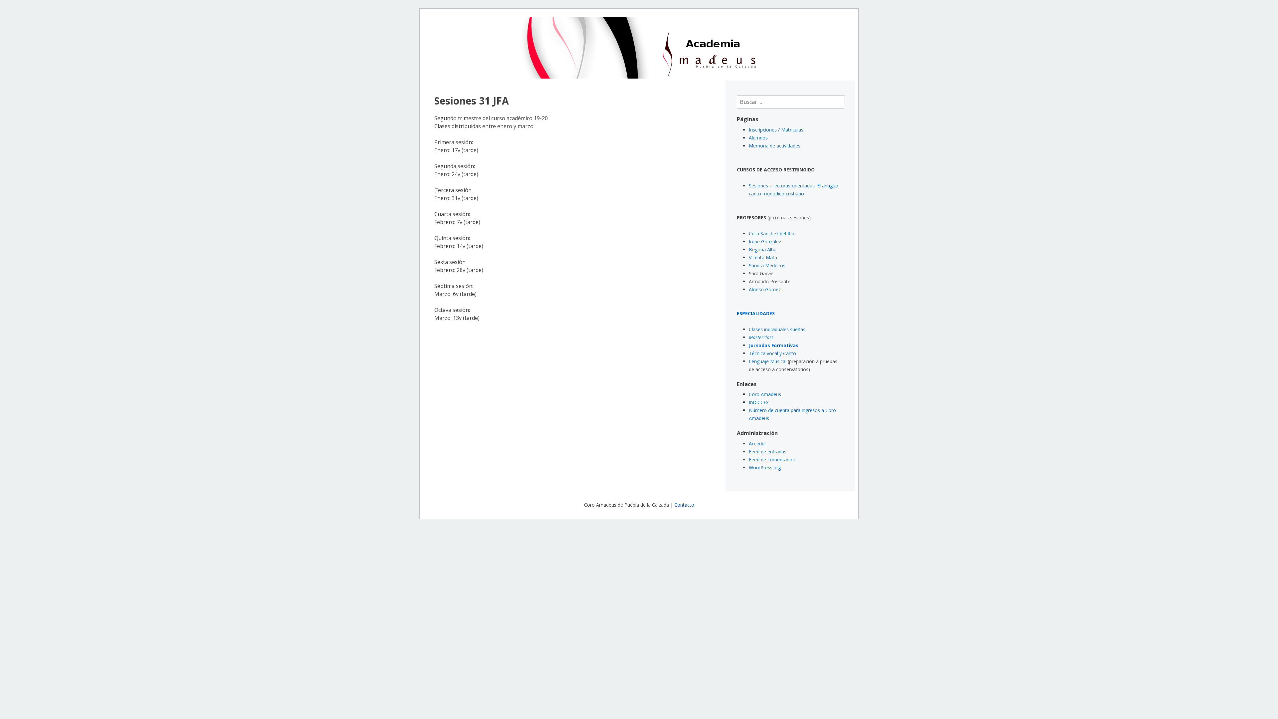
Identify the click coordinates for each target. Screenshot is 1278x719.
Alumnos (758, 137)
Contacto (684, 505)
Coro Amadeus (765, 394)
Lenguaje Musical (767, 361)
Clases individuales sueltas (777, 329)
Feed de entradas (767, 451)
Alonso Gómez (765, 289)
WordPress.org (765, 467)
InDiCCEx (758, 402)
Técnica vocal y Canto (772, 353)
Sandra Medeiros (767, 265)
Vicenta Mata (763, 257)
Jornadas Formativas (773, 345)
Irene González (765, 241)
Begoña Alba (762, 249)
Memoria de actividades (774, 145)
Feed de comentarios (772, 459)
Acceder (757, 443)
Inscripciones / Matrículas (776, 129)
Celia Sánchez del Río (771, 233)
